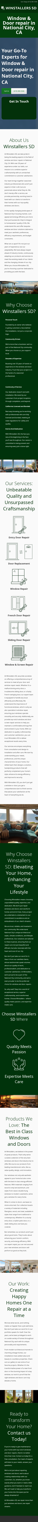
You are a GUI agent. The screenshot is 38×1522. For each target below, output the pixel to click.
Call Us (6, 91)
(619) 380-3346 (19, 91)
